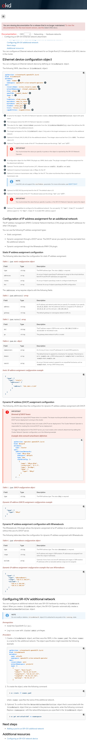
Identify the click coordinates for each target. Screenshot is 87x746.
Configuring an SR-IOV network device (22, 738)
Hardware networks (53, 34)
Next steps (11, 45)
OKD (22, 34)
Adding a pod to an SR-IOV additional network (25, 728)
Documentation (9, 34)
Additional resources (15, 48)
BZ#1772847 (73, 184)
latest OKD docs (50, 28)
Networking (38, 34)
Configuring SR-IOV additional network (22, 42)
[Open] (3, 16)
